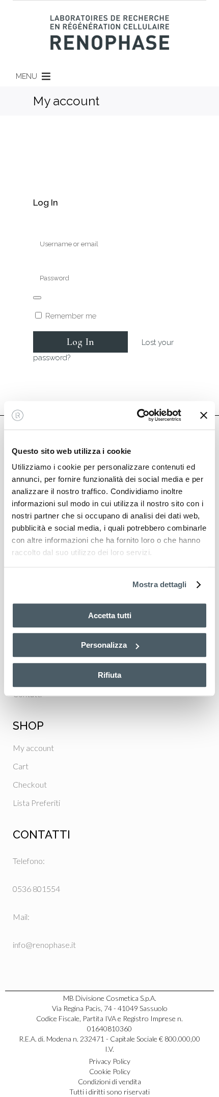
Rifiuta (109, 675)
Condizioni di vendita (109, 1081)
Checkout (30, 784)
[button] (26, 76)
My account (33, 748)
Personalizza (104, 645)
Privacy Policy (109, 1061)
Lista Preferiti (36, 802)
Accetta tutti (109, 615)
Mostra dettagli (159, 584)
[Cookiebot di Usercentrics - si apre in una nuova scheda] (137, 415)
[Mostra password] (37, 297)
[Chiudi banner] (203, 415)
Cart (21, 766)
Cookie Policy (109, 1071)
